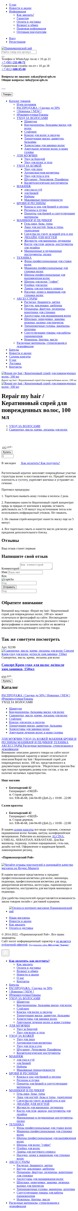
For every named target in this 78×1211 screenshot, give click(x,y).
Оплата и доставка (29, 21)
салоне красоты (24, 829)
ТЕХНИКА (24, 257)
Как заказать (17, 924)
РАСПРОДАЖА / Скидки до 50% (38, 107)
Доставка (15, 363)
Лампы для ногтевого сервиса (43, 288)
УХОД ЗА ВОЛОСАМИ (32, 118)
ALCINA (58, 836)
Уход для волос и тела (38, 162)
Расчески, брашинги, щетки (42, 302)
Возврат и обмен (27, 25)
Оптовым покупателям (31, 32)
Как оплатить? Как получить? (40, 463)
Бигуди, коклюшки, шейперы (43, 305)
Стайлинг (30, 131)
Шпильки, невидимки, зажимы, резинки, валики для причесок (44, 320)
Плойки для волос (36, 285)
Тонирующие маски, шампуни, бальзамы (35, 725)
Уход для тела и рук (36, 176)
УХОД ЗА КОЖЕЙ (29, 165)
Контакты (15, 366)
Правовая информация (31, 28)
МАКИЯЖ (24, 186)
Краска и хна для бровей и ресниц (46, 206)
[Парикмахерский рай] (17, 48)
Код (4, 575)
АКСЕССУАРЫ (27, 298)
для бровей (31, 193)
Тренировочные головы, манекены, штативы (46, 1189)
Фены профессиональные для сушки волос (44, 1127)
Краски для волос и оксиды (42, 135)
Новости (20, 8)
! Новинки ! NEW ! (29, 111)
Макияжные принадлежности (43, 199)
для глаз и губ (33, 189)
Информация (17, 11)
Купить (7, 681)
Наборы (29, 196)
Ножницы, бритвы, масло (41, 339)
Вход (12, 38)
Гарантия (23, 18)
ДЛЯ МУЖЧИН (27, 155)
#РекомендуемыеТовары (32, 114)
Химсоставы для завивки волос (44, 145)
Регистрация (17, 41)
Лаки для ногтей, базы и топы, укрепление (44, 1097)
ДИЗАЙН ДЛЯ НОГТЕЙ (40, 237)
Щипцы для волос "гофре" (41, 281)
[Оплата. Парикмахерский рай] (42, 911)
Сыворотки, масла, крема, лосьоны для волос (38, 429)
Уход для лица (33, 169)
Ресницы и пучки (35, 210)
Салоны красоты (20, 356)
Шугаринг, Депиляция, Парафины (46, 179)
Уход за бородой (34, 159)
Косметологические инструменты (46, 182)
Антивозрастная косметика (41, 172)
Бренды (14, 349)
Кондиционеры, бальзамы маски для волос (36, 712)
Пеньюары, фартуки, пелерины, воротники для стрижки (45, 310)
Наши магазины (19, 917)
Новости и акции (20, 353)
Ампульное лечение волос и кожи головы (36, 732)
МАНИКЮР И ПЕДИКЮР (34, 220)
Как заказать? (25, 14)
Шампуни (30, 121)
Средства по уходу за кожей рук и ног (48, 233)
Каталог (19, 101)
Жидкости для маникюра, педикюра (47, 240)
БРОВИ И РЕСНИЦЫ (31, 203)
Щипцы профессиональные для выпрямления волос (44, 276)
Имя (4, 572)
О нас (12, 4)
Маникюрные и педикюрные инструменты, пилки (43, 252)
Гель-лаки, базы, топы (38, 223)
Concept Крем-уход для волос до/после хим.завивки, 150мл (33, 667)
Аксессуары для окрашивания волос (47, 315)
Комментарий (10, 568)
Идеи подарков (26, 104)
